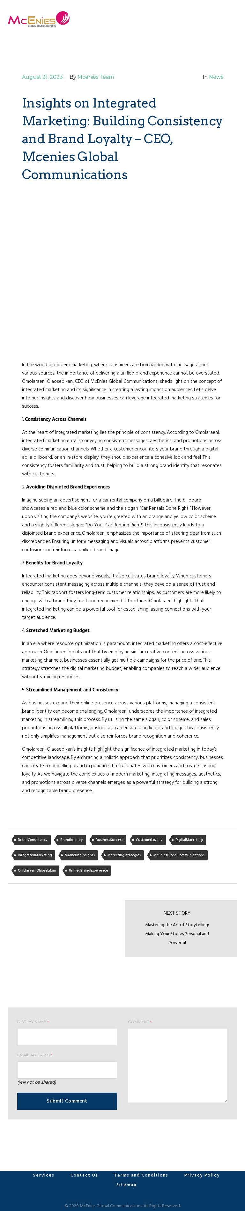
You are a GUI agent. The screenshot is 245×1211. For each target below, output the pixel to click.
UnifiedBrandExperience (88, 870)
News (216, 77)
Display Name (33, 1021)
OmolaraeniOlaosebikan (37, 870)
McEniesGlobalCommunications (178, 855)
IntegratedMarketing (35, 855)
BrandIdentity (71, 840)
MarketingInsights (80, 855)
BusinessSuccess (109, 840)
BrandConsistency (33, 840)
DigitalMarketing (189, 840)
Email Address (34, 1054)
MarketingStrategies (124, 855)
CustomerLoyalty (149, 840)
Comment (140, 1021)
